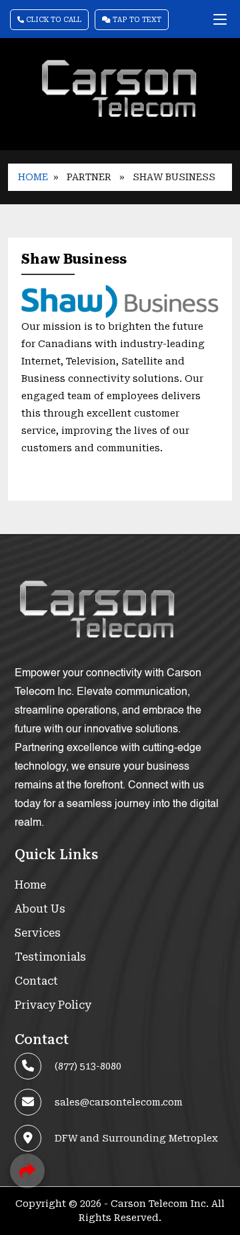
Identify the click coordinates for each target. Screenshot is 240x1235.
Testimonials (50, 957)
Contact (36, 981)
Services (38, 933)
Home (33, 177)
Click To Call (52, 19)
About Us (40, 909)
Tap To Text (136, 19)
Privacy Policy (53, 1005)
